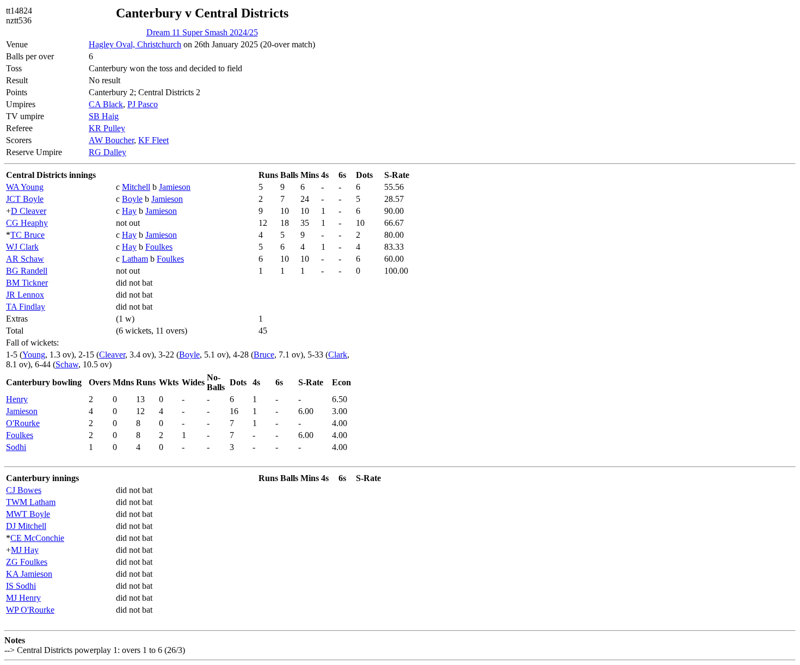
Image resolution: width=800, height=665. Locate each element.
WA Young (25, 187)
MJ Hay (25, 550)
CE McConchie (37, 538)
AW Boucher (111, 140)
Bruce (264, 354)
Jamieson (174, 187)
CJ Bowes (23, 490)
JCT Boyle (25, 199)
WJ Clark (22, 246)
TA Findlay (25, 306)
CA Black (106, 104)
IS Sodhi (21, 585)
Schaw (67, 364)
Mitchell (136, 187)
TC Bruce (27, 234)
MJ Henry (23, 597)
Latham (135, 258)
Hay (129, 210)
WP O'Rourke (30, 609)
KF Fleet (153, 140)
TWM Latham (31, 502)
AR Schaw (25, 258)
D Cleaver (28, 210)
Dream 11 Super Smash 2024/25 (202, 32)
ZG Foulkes (26, 562)
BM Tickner (27, 282)
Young (33, 354)
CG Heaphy (27, 222)
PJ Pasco (142, 104)
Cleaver (112, 354)
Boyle (132, 199)
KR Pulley (107, 128)
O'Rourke (23, 423)
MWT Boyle (28, 514)
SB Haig (104, 116)
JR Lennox (25, 294)
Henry (17, 399)
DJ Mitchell (26, 526)
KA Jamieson (29, 573)
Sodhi (16, 447)
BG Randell (26, 270)
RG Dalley (107, 152)
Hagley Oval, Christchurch (135, 44)
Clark (337, 354)
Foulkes (159, 246)
